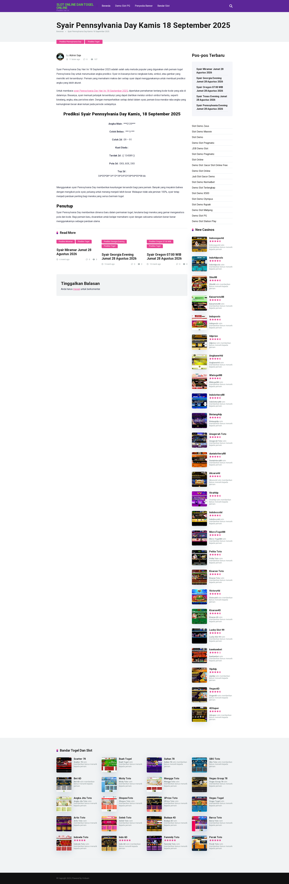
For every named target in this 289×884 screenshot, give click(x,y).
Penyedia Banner (144, 5)
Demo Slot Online (201, 171)
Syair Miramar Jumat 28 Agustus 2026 (73, 252)
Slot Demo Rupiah (201, 204)
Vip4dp (213, 669)
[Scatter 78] (63, 771)
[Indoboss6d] (199, 525)
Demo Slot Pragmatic (203, 142)
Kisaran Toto (216, 571)
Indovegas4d (216, 238)
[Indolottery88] (199, 407)
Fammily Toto (171, 837)
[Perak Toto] (199, 850)
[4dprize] (199, 348)
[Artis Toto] (63, 830)
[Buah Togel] (109, 771)
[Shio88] (199, 290)
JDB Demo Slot (200, 148)
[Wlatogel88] (199, 388)
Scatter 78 (80, 758)
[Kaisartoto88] (199, 309)
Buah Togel (125, 758)
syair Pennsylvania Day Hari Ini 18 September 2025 (101, 90)
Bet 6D (77, 778)
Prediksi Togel (93, 42)
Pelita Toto (215, 551)
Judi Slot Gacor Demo (203, 176)
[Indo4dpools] (199, 270)
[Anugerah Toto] (199, 446)
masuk (76, 289)
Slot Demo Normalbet (203, 182)
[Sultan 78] (154, 771)
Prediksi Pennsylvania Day (70, 42)
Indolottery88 (216, 394)
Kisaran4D (215, 610)
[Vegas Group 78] (199, 791)
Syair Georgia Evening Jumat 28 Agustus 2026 (119, 257)
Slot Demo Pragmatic (203, 154)
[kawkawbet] (199, 662)
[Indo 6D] (109, 850)
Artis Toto (79, 817)
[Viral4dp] (199, 505)
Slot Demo (197, 137)
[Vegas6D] (199, 701)
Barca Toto (215, 817)
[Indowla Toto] (63, 850)
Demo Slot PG (122, 5)
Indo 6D (123, 837)
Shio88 (213, 277)
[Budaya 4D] (154, 830)
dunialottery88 (217, 453)
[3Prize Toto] (154, 810)
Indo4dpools (216, 257)
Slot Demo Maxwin (202, 131)
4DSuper (214, 708)
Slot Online (197, 159)
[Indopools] (199, 329)
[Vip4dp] (199, 681)
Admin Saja (75, 55)
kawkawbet (215, 649)
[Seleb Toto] (109, 830)
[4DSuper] (199, 721)
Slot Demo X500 (200, 193)
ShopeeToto (126, 798)
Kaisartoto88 (216, 296)
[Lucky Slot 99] (199, 642)
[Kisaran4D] (199, 623)
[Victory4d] (199, 603)
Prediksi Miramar (66, 241)
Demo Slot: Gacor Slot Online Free (210, 165)
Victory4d (214, 590)
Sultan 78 (169, 758)
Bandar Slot (163, 5)
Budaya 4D (170, 817)
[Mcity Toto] (109, 791)
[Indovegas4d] (199, 251)
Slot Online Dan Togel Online (75, 6)
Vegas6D (214, 688)
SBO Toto (214, 758)
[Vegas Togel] (199, 810)
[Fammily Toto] (154, 850)
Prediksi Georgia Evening (114, 241)
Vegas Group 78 (218, 778)
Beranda (106, 5)
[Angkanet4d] (199, 368)
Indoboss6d (215, 512)
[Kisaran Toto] (199, 584)
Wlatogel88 (215, 375)
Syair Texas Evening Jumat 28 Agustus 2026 (211, 98)
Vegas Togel (216, 798)
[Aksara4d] (199, 486)
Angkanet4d (216, 355)
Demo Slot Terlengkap (203, 187)
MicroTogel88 (217, 532)
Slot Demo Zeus (200, 126)
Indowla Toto (81, 837)
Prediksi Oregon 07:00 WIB (160, 241)
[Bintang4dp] (199, 427)
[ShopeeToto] (109, 810)
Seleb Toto (125, 817)
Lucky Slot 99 (216, 629)
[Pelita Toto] (199, 564)
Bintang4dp (215, 414)
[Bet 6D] (63, 791)
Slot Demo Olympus (202, 199)
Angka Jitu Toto (83, 798)
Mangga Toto (171, 778)
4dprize (213, 336)
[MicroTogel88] (199, 544)
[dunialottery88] (199, 466)
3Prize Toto (171, 798)
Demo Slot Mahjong (202, 210)
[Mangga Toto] (154, 791)
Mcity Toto (125, 778)
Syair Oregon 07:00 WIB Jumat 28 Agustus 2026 (164, 257)
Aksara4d (214, 473)
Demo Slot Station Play (204, 221)
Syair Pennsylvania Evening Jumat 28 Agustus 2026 (211, 107)
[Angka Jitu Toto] (63, 810)
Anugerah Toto (217, 434)
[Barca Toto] (199, 830)
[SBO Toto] (199, 771)
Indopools (214, 316)
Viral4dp (213, 492)
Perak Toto (215, 837)
